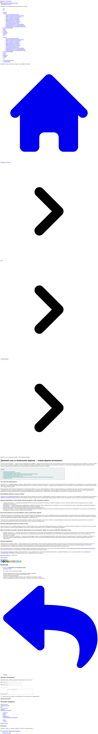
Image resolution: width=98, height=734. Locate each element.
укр (4, 8)
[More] (20, 561)
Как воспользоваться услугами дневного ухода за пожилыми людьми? (17, 474)
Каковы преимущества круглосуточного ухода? (13, 475)
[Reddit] (14, 561)
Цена (4, 30)
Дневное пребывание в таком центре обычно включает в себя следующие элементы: (20, 473)
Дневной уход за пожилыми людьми (9, 496)
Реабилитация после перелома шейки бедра (16, 26)
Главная (5, 12)
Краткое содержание (7, 478)
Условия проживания (8, 27)
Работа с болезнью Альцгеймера (13, 17)
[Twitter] (12, 561)
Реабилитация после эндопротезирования (15, 25)
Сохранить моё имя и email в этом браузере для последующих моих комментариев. (21, 696)
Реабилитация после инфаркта (13, 19)
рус (4, 9)
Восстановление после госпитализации (15, 24)
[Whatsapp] (10, 561)
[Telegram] (18, 561)
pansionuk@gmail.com (5, 555)
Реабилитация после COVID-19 (13, 21)
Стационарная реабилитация (12, 23)
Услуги (4, 13)
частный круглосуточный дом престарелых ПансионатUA (82, 548)
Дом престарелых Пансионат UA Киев (9, 551)
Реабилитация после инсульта (12, 20)
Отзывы (5, 33)
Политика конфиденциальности (10, 717)
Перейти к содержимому (6, 1)
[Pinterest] (8, 561)
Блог (4, 34)
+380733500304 (4, 557)
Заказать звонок (14, 3)
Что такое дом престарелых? (9, 471)
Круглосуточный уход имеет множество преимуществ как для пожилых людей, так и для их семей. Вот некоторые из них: (28, 476)
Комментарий (4, 694)
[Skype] (16, 561)
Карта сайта (6, 716)
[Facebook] (2, 561)
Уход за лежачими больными (12, 14)
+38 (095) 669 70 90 (5, 705)
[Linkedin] (6, 561)
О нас (4, 29)
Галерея (5, 31)
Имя (2, 682)
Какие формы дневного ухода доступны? (11, 472)
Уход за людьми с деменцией (12, 18)
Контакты (5, 32)
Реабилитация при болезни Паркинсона (15, 15)
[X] (4, 561)
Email (2, 684)
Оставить (3, 709)
